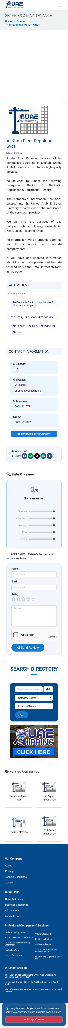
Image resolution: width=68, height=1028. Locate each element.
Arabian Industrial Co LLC (46, 944)
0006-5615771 (23, 406)
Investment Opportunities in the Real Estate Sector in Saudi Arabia (31, 983)
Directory (22, 21)
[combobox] (34, 698)
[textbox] (34, 698)
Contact (9, 882)
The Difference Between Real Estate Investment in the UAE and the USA (33, 990)
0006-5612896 (23, 422)
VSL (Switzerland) (43, 934)
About (8, 865)
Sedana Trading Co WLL (16, 932)
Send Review (29, 647)
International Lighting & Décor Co (48, 958)
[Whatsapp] (31, 456)
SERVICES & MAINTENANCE (25, 25)
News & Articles (14, 899)
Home (8, 21)
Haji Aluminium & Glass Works (19, 938)
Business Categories (16, 905)
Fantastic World (12, 950)
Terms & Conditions (16, 877)
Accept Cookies (35, 1019)
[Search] (21, 714)
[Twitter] (37, 456)
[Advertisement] (34, 66)
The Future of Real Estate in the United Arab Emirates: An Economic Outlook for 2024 (30, 976)
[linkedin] (43, 456)
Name (14, 568)
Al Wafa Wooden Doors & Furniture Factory (47, 950)
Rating (14, 594)
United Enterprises (13, 955)
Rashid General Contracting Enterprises (17, 944)
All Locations (12, 910)
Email (14, 581)
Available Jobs (13, 916)
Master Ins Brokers (43, 939)
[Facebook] (24, 456)
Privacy (9, 871)
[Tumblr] (50, 456)
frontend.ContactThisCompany (34, 433)
